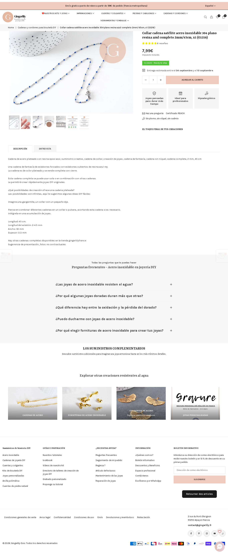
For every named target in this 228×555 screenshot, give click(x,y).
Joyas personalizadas (13, 475)
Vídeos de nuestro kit (53, 465)
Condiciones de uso (84, 517)
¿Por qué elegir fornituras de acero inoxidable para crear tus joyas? (110, 330)
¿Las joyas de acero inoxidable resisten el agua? (94, 284)
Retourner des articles (199, 493)
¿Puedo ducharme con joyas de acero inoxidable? (95, 319)
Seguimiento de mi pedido (109, 460)
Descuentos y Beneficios (147, 465)
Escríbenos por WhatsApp (148, 481)
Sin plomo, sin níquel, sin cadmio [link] (162, 118)
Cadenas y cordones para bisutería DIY (37, 27)
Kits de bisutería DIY (12, 470)
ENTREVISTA (45, 148)
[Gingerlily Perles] (15, 17)
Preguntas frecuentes (106, 455)
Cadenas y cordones (175, 13)
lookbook (47, 460)
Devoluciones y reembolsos (120, 517)
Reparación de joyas (106, 481)
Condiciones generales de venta (20, 517)
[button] (125, 73)
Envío (100, 517)
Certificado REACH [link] (175, 113)
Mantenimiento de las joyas (109, 475)
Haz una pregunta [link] (154, 113)
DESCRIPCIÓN (20, 148)
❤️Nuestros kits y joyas (54, 13)
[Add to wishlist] (219, 531)
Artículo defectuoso (106, 470)
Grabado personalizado (54, 479)
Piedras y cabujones (143, 13)
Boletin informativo (145, 460)
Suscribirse (199, 479)
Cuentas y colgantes (112, 13)
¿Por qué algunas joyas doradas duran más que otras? (99, 296)
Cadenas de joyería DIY (14, 460)
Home (11, 27)
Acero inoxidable (11, 455)
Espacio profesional (145, 470)
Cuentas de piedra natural (15, 486)
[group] (71, 72)
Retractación (143, 517)
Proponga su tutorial (53, 484)
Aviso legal (45, 517)
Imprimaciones (84, 13)
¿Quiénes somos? (144, 455)
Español (209, 6)
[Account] (211, 17)
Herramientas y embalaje (114, 20)
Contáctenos (142, 475)
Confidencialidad (62, 517)
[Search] (205, 17)
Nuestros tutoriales (52, 455)
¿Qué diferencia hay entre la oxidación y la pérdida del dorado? (106, 307)
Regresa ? (100, 465)
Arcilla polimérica (11, 481)
